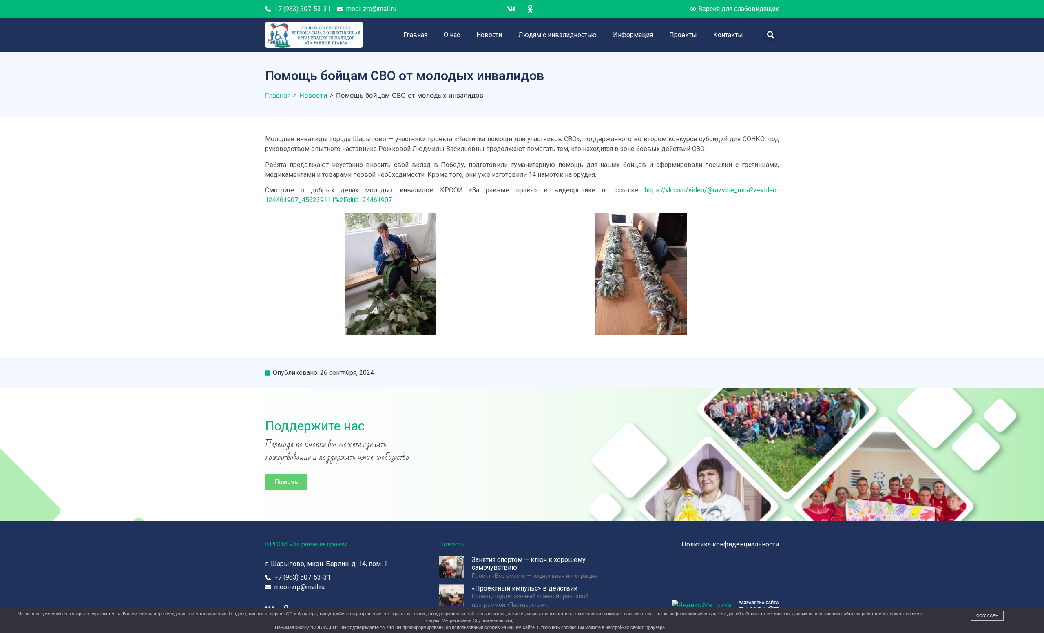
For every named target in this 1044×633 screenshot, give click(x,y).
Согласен (987, 615)
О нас (452, 35)
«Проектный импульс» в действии (524, 588)
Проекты (683, 35)
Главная (415, 35)
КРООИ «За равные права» (306, 544)
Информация (633, 35)
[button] (286, 482)
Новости (489, 35)
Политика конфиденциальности (730, 544)
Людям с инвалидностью (557, 35)
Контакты (728, 35)
